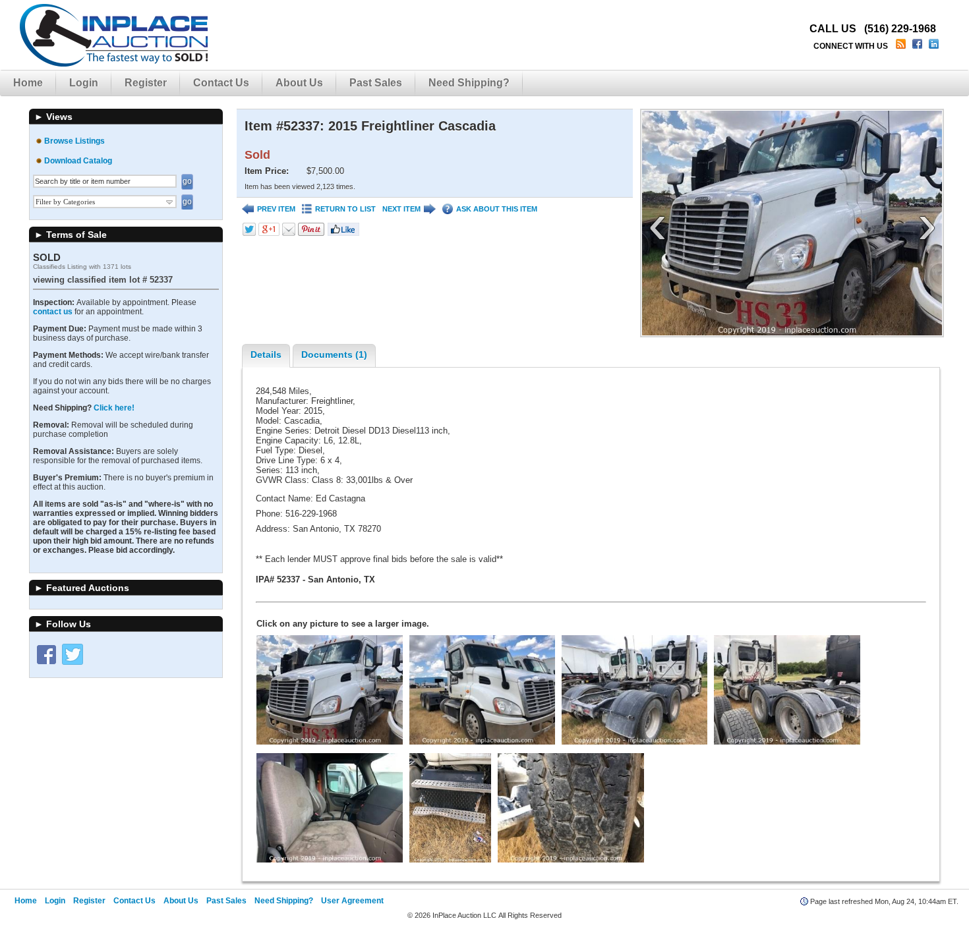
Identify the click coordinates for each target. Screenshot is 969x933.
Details (265, 354)
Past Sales (375, 82)
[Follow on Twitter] (72, 654)
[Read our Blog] (902, 46)
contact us (53, 311)
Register (146, 82)
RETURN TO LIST (345, 209)
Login (83, 82)
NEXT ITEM (401, 209)
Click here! (114, 407)
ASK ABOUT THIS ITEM (496, 209)
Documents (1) (334, 354)
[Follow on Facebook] (46, 654)
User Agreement (352, 900)
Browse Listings (74, 141)
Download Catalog (78, 160)
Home (28, 82)
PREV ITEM (276, 209)
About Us (299, 82)
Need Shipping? (469, 82)
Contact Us (221, 82)
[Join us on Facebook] (918, 46)
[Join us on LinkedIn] (935, 46)
